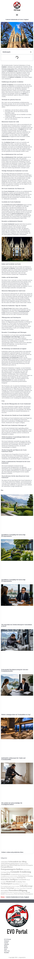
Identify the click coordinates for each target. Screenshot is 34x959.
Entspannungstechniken (12, 869)
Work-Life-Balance (19, 894)
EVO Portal (7, 939)
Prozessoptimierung (5, 886)
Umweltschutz (15, 892)
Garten (6, 942)
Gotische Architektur (13, 876)
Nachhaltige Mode (21, 881)
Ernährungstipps (26, 869)
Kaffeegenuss (14, 877)
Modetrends (10, 882)
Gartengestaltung (5, 872)
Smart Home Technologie (26, 888)
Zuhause (6, 941)
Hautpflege (30, 876)
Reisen (3, 897)
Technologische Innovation (6, 892)
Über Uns (7, 951)
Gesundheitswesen (5, 876)
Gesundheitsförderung (15, 874)
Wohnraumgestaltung (9, 893)
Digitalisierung (5, 865)
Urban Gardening (21, 892)
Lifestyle (6, 944)
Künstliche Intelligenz (9, 879)
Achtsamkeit (4, 861)
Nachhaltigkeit (6, 884)
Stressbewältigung (18, 890)
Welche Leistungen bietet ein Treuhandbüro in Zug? (16, 714)
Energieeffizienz (7, 867)
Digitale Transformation (21, 863)
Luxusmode (22, 879)
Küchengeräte (21, 877)
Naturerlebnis (15, 884)
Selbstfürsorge (26, 886)
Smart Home (17, 888)
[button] (17, 14)
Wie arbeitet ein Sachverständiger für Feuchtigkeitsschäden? (11, 803)
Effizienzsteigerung (14, 865)
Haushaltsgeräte (22, 876)
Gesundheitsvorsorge (25, 874)
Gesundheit (5, 874)
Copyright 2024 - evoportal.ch (17, 957)
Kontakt (6, 952)
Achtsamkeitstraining (8, 863)
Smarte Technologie (7, 888)
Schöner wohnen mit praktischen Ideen (12, 852)
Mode (5, 946)
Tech (5, 949)
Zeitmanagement (29, 894)
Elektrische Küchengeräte (26, 865)
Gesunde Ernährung (21, 871)
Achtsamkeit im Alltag (17, 862)
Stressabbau (4, 890)
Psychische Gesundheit (14, 886)
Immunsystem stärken (6, 877)
